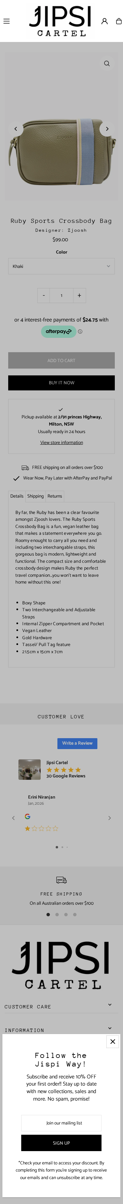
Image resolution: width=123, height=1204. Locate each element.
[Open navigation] (12, 21)
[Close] (113, 1042)
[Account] (104, 21)
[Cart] (119, 21)
